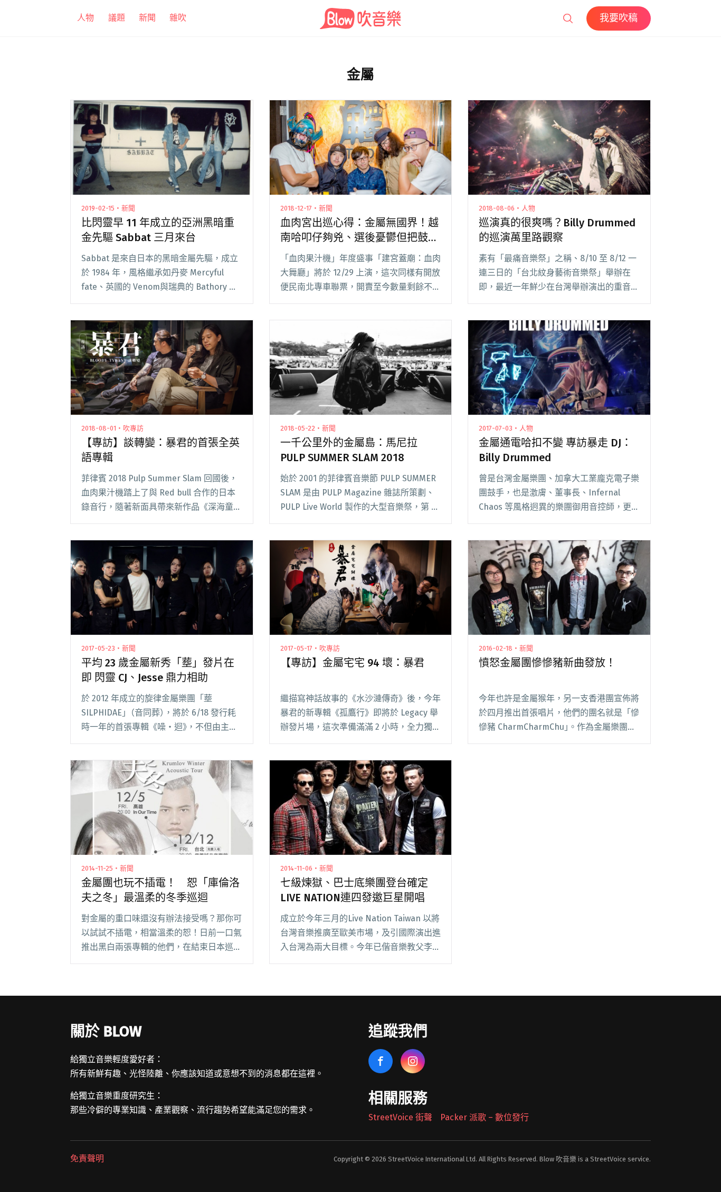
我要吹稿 (619, 18)
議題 (116, 18)
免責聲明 (87, 1158)
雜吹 (177, 18)
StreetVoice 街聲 (400, 1117)
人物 (85, 18)
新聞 (147, 18)
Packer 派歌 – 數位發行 (484, 1117)
